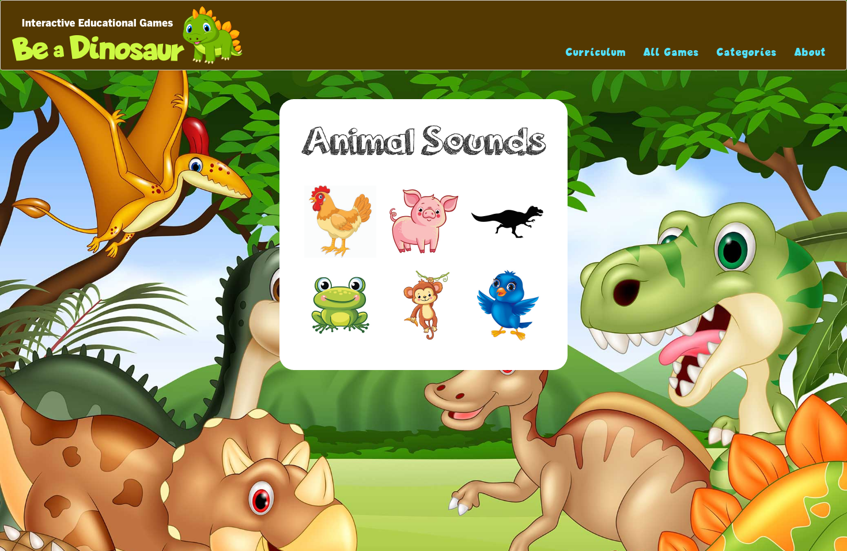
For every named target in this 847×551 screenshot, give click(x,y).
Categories (747, 52)
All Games (671, 52)
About (810, 52)
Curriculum (596, 52)
